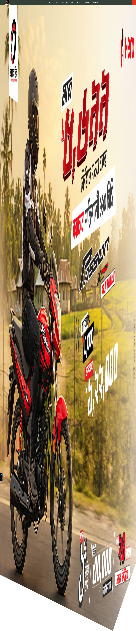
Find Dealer (79, 2)
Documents (95, 2)
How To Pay (87, 2)
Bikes (72, 2)
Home (50, 2)
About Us (56, 2)
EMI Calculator (65, 2)
